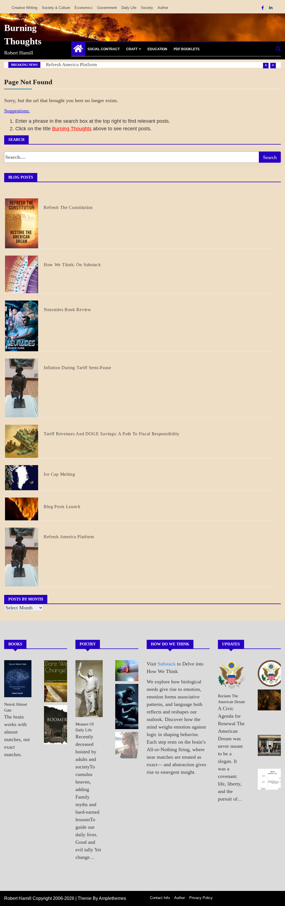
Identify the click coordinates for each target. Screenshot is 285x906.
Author (163, 8)
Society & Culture (56, 8)
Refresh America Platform (71, 64)
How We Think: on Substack (72, 264)
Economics (84, 8)
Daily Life (128, 8)
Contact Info (160, 898)
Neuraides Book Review (67, 309)
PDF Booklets (187, 49)
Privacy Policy (201, 898)
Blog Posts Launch (62, 506)
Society (147, 8)
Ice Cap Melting (59, 474)
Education (157, 49)
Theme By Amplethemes (102, 898)
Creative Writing (24, 8)
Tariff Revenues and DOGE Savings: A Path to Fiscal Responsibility (112, 433)
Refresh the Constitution (68, 207)
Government (107, 8)
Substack (167, 664)
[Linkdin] (270, 8)
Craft (131, 49)
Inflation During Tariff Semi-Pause (77, 367)
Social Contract (103, 49)
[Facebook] (263, 8)
